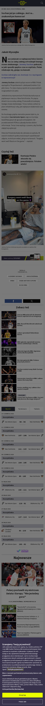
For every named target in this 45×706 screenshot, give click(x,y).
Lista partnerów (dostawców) (13, 689)
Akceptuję (22, 695)
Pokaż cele (22, 702)
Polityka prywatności (15, 669)
